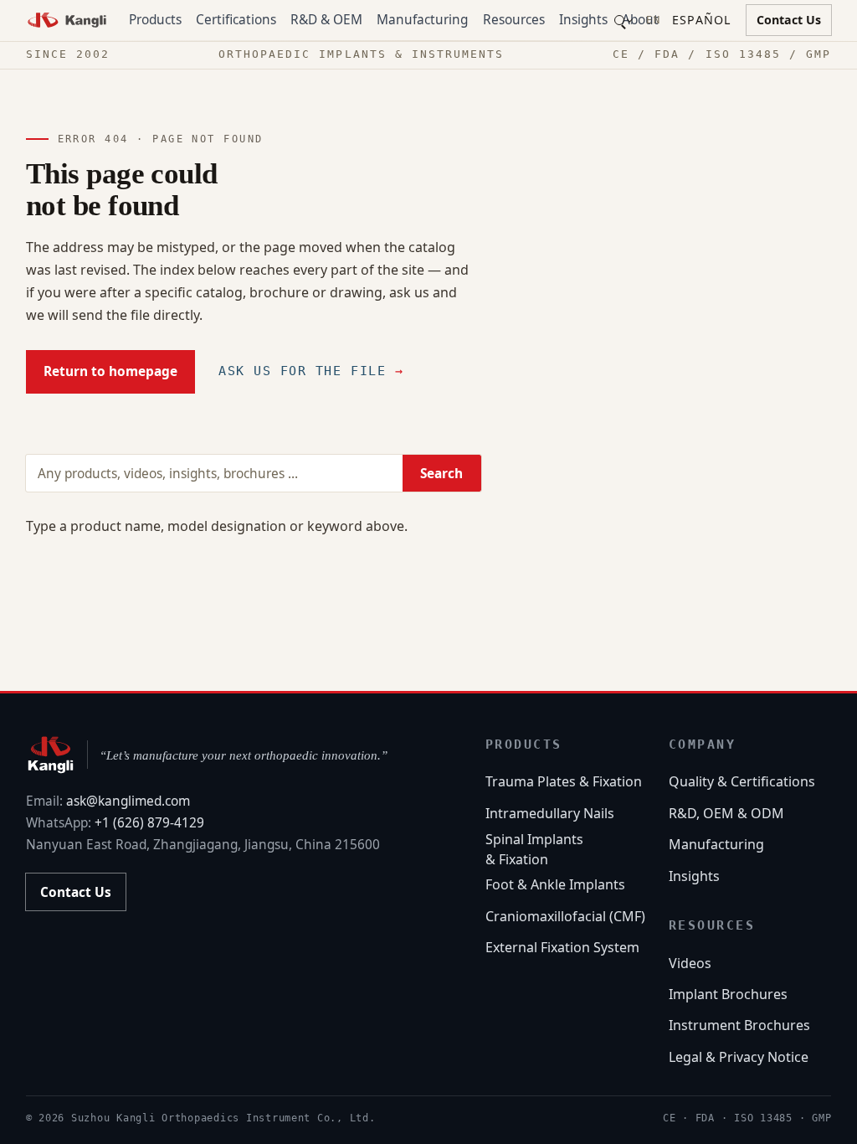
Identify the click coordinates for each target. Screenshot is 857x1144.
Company (702, 744)
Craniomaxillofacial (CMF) (565, 916)
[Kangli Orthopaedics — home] (67, 20)
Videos (690, 963)
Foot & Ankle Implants (555, 884)
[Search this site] (623, 20)
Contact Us (789, 20)
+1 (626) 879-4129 (149, 823)
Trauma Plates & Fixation (563, 781)
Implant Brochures (728, 994)
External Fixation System (562, 947)
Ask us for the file (310, 371)
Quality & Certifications (742, 781)
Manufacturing (422, 19)
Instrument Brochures (739, 1025)
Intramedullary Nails (549, 813)
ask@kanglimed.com (128, 801)
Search (441, 473)
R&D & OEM (326, 19)
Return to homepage (110, 371)
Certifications (236, 19)
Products (155, 19)
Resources (514, 19)
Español (701, 20)
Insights (583, 19)
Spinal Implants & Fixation (534, 849)
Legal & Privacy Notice (738, 1057)
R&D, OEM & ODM (726, 813)
